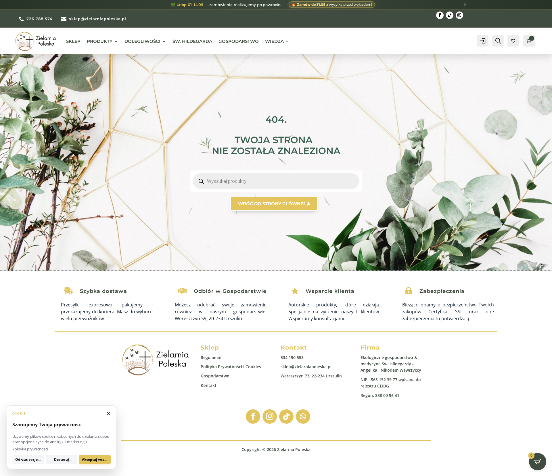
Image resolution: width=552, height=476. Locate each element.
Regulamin (211, 357)
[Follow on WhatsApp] (303, 416)
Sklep (73, 41)
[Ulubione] (513, 41)
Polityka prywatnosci (30, 449)
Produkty (99, 41)
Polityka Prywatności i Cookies (231, 366)
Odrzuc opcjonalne (29, 459)
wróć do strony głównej (272, 203)
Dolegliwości (142, 41)
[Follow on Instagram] (459, 15)
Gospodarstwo (238, 41)
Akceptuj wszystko (96, 459)
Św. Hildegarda (192, 41)
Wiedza (274, 41)
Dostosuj (61, 459)
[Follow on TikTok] (449, 15)
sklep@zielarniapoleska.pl (306, 366)
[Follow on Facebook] (440, 15)
